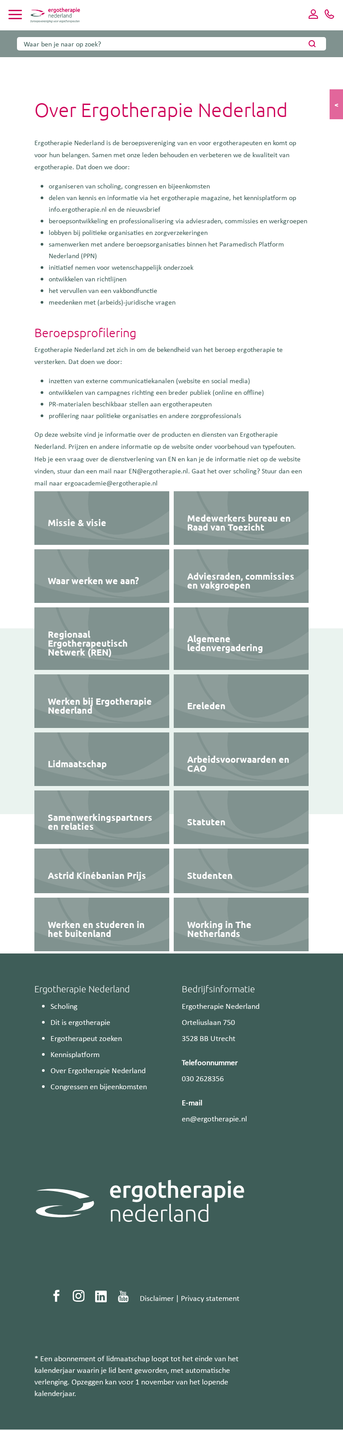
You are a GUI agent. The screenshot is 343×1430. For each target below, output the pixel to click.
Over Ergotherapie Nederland (98, 1070)
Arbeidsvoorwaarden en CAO (238, 763)
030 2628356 (203, 1078)
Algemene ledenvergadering (225, 643)
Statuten (206, 822)
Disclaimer (157, 1297)
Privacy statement (210, 1297)
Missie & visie (77, 522)
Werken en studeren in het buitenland (96, 929)
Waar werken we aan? (93, 580)
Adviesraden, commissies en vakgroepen (240, 580)
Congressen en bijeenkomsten (98, 1086)
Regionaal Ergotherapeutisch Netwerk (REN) (88, 643)
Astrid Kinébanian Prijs (97, 875)
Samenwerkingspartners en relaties (100, 821)
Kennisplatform (75, 1054)
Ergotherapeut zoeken (86, 1038)
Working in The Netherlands (219, 929)
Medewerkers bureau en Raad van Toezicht (239, 522)
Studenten (210, 875)
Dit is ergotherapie (80, 1021)
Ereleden (206, 705)
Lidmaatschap (77, 763)
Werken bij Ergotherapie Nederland (100, 705)
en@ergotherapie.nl (214, 1118)
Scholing (63, 1005)
